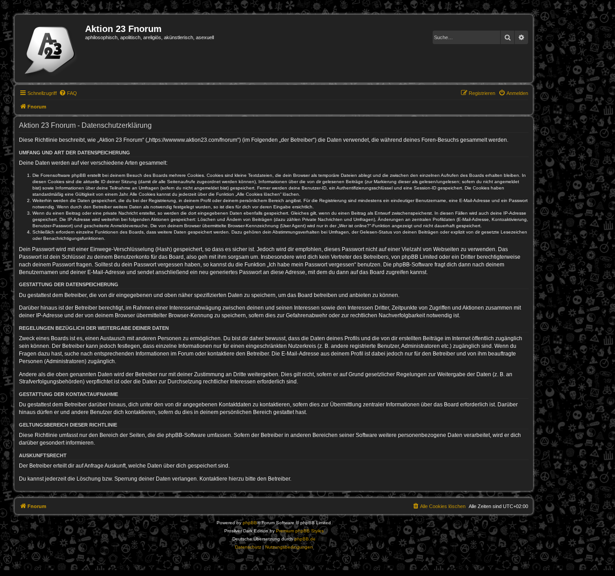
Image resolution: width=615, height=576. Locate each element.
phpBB (250, 522)
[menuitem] (68, 93)
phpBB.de (305, 538)
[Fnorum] (51, 48)
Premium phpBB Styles (300, 530)
